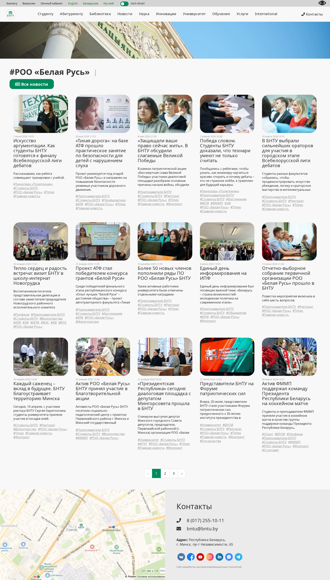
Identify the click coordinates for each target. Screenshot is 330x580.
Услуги (242, 13)
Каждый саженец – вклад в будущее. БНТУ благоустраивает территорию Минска (39, 391)
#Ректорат (172, 196)
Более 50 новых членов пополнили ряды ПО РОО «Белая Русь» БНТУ (164, 273)
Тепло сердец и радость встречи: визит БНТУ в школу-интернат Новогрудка (40, 276)
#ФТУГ (142, 443)
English (73, 3)
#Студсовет (270, 450)
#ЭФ (228, 203)
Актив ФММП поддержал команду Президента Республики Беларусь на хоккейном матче (286, 393)
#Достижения (236, 199)
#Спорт (267, 434)
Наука (144, 13)
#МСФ (204, 203)
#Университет (148, 439)
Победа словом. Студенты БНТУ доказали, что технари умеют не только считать (225, 150)
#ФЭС (45, 322)
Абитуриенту (71, 13)
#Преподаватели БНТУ (93, 196)
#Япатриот (174, 204)
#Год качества (210, 441)
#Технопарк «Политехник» (33, 184)
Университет (194, 13)
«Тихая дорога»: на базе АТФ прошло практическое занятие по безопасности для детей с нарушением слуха (102, 153)
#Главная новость (26, 196)
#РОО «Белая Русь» (27, 192)
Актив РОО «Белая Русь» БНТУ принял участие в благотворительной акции (103, 391)
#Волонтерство (51, 318)
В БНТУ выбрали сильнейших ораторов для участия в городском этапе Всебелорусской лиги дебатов (287, 153)
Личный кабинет (51, 3)
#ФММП (217, 203)
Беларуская (90, 3)
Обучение (221, 13)
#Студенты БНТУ (25, 188)
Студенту (45, 13)
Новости (125, 13)
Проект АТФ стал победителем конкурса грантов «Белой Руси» (102, 273)
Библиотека (100, 13)
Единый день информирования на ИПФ (223, 273)
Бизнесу (11, 3)
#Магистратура (87, 321)
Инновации (166, 13)
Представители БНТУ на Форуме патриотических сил (227, 388)
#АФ (54, 322)
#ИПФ (34, 322)
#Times (49, 192)
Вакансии (29, 3)
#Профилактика (114, 200)
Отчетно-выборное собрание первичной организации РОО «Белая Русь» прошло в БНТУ (288, 278)
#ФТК (62, 322)
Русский (109, 3)
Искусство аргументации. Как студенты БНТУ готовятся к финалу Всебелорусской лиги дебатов (37, 153)
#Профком (21, 314)
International (266, 13)
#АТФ (79, 204)
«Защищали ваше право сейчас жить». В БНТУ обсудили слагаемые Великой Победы (163, 150)
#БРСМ (228, 425)
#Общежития (236, 312)
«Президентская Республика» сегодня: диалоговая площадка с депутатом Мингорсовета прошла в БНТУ (164, 396)
